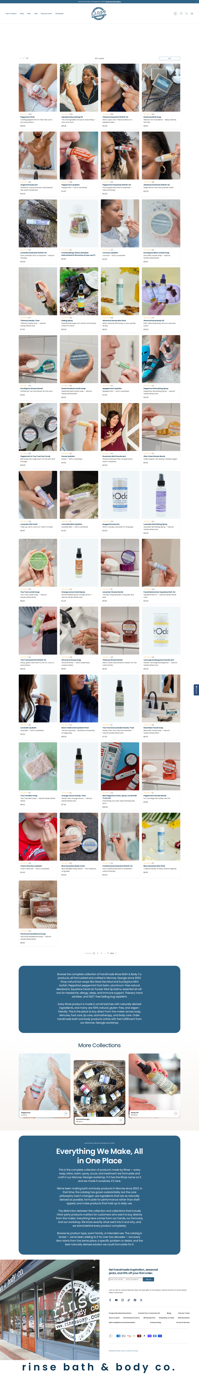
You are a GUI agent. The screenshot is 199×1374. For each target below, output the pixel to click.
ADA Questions (184, 1318)
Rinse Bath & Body (119, 1351)
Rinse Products (28, 27)
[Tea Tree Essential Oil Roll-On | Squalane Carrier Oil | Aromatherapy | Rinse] (38, 631)
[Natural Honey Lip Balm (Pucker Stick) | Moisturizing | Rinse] (79, 427)
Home (20, 27)
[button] (192, 13)
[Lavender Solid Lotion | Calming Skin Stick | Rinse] (38, 495)
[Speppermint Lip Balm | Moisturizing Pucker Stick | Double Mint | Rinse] (120, 359)
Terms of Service (183, 1322)
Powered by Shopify (132, 1351)
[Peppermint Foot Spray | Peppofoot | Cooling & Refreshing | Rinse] (161, 359)
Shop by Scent (46, 13)
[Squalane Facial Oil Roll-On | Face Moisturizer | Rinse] (161, 563)
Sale (36, 13)
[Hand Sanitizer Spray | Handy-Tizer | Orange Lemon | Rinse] (79, 766)
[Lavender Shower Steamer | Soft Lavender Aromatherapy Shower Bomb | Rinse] (120, 563)
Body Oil (134, 1112)
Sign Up (148, 1279)
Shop (22, 13)
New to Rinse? (11, 13)
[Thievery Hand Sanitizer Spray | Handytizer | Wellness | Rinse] (38, 291)
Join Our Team (184, 1313)
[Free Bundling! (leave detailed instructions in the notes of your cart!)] (79, 223)
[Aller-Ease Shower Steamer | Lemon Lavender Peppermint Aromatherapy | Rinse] (161, 427)
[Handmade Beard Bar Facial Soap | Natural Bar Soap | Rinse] (161, 699)
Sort (169, 58)
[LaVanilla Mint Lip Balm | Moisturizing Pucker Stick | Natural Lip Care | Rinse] (79, 495)
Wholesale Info (149, 1318)
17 (108, 953)
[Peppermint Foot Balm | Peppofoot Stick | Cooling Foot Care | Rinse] (38, 88)
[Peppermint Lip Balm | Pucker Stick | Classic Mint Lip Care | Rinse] (79, 156)
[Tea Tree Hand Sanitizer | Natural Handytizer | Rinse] (120, 699)
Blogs (169, 1313)
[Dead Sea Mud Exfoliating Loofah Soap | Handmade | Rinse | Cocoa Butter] (79, 359)
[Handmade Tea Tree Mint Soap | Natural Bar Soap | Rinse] (38, 766)
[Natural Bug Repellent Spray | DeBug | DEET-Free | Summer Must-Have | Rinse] (79, 291)
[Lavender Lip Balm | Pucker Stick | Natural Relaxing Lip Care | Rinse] (38, 699)
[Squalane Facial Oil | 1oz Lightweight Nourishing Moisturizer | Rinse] (79, 88)
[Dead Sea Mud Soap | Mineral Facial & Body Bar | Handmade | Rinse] (161, 88)
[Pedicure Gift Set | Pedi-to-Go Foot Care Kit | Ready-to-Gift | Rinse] (120, 766)
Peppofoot (25, 1112)
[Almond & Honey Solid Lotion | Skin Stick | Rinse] (120, 291)
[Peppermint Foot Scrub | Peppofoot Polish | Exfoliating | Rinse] (38, 427)
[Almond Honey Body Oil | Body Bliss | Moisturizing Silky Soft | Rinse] (161, 291)
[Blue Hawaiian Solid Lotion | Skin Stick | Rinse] (161, 837)
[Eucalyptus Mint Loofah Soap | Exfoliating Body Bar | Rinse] (161, 223)
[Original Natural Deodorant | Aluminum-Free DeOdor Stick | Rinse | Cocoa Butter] (38, 156)
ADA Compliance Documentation (122, 1322)
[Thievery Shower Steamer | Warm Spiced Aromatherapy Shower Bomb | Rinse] (120, 631)
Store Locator (114, 1318)
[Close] (197, 2)
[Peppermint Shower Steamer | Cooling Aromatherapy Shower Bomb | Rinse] (161, 766)
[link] (87, 953)
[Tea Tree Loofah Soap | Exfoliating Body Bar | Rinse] (38, 563)
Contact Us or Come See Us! (149, 1313)
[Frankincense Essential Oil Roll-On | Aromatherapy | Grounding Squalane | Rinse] (120, 837)
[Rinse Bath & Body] (50, 1310)
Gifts (29, 13)
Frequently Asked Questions (120, 1313)
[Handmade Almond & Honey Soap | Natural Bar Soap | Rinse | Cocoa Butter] (79, 631)
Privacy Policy (155, 1322)
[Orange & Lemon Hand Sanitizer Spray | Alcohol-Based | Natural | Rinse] (79, 563)
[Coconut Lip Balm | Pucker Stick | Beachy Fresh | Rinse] (120, 223)
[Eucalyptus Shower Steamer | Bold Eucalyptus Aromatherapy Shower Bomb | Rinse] (38, 359)
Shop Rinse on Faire (166, 1318)
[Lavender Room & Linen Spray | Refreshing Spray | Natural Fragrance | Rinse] (161, 495)
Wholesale (59, 13)
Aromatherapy (82, 1119)
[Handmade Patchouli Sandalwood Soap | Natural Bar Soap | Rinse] (38, 905)
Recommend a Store (131, 1318)
